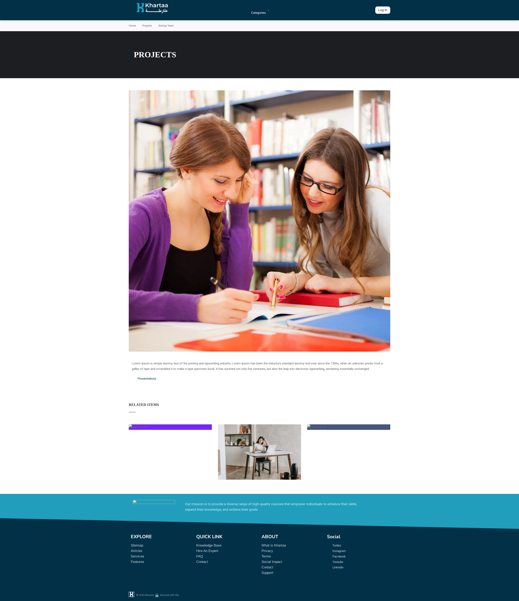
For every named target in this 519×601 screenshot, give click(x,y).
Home (132, 25)
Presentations (147, 378)
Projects (147, 25)
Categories (258, 12)
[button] (382, 10)
